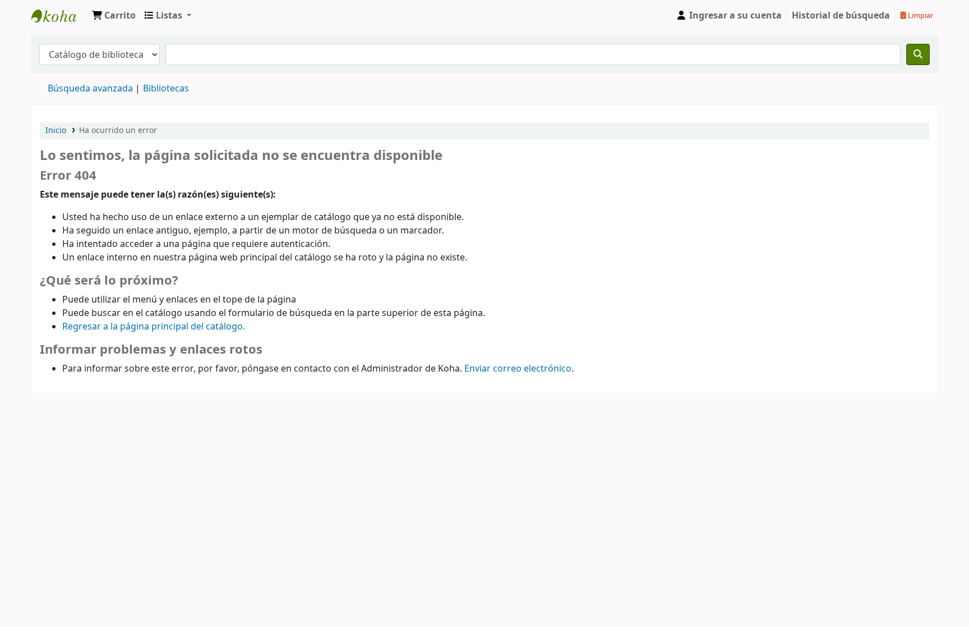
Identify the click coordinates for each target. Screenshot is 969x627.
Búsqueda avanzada (90, 88)
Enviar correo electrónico (517, 369)
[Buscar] (918, 54)
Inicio (55, 130)
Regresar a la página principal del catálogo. (153, 326)
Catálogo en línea (59, 15)
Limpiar (919, 15)
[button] (113, 15)
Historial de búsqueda (841, 15)
